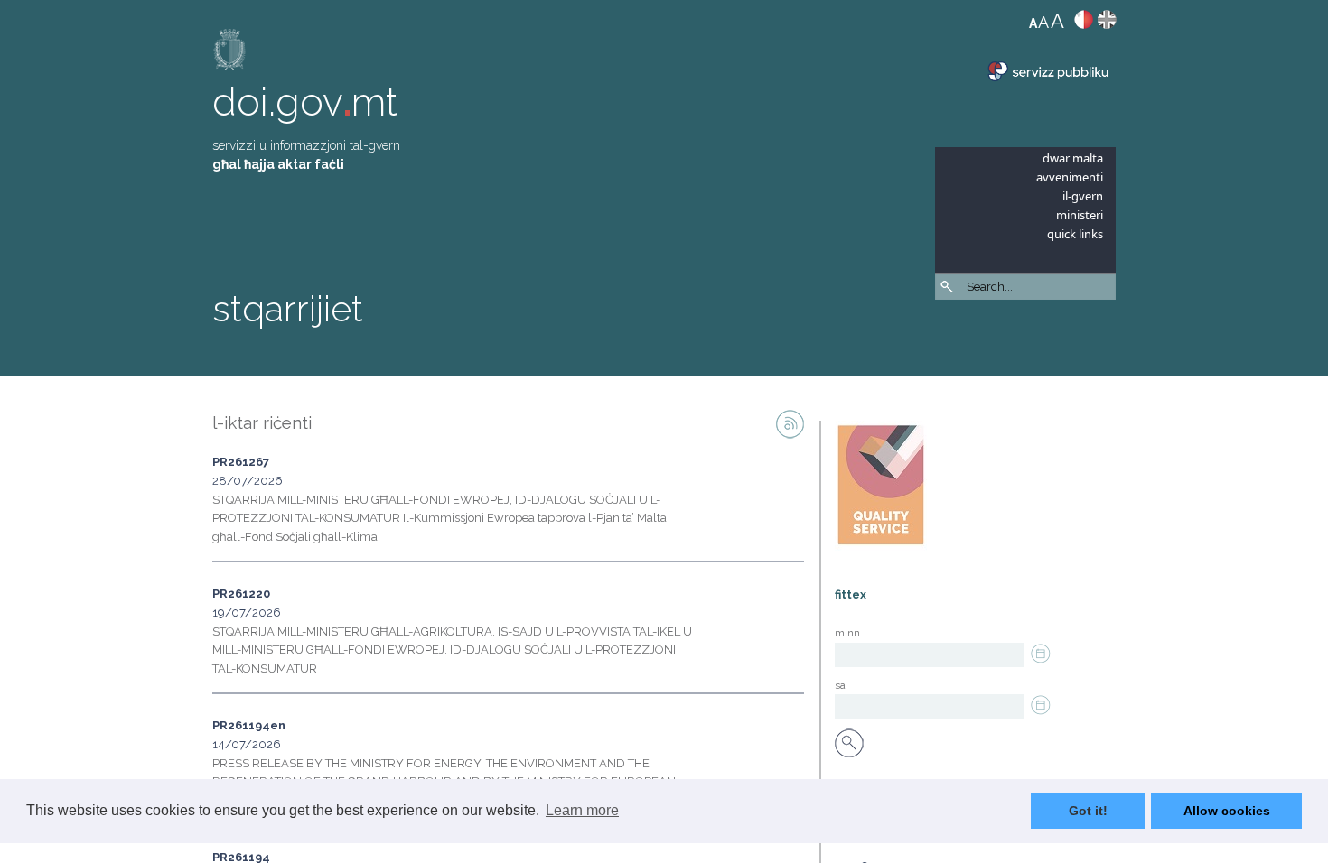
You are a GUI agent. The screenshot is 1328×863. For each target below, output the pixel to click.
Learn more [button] (582, 810)
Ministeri (1079, 215)
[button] (1107, 334)
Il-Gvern (1082, 196)
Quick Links (1075, 234)
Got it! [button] (1088, 810)
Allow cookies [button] (1226, 810)
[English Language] (1107, 23)
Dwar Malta (1073, 158)
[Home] (230, 53)
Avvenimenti (1069, 177)
